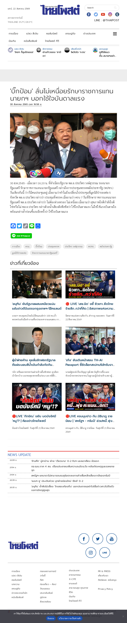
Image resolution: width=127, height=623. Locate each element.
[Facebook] (88, 14)
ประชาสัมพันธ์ (46, 593)
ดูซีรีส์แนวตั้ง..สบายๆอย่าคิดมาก (107, 54)
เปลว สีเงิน (32, 33)
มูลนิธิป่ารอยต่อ (19, 252)
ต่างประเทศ (89, 33)
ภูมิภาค (43, 597)
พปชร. (91, 246)
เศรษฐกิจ (70, 33)
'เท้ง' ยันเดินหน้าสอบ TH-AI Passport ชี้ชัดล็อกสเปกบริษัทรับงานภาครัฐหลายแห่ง (90, 365)
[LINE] (105, 553)
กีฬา (42, 580)
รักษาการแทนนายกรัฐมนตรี (44, 252)
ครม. (27, 246)
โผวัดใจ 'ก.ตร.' (78, 52)
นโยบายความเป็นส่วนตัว (70, 618)
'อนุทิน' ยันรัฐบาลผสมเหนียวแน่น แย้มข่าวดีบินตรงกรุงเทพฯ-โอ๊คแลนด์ (36, 306)
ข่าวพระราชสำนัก (19, 593)
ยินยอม (51, 618)
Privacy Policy (105, 589)
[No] (123, 616)
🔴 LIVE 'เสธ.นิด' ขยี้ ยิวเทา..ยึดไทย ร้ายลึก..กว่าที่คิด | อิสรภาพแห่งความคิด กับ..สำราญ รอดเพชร (89, 308)
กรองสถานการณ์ (48, 571)
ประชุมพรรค (53, 246)
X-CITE (72, 579)
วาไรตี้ (43, 575)
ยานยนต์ (73, 583)
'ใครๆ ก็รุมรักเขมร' (24, 52)
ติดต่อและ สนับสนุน (107, 580)
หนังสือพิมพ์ (30, 41)
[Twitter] (95, 14)
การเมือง (13, 33)
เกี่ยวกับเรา (103, 575)
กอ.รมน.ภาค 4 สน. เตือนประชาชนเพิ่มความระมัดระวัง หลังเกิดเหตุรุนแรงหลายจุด (72, 468)
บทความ (16, 584)
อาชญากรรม (75, 575)
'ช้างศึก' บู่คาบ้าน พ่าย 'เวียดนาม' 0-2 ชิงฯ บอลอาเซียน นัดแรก (65, 461)
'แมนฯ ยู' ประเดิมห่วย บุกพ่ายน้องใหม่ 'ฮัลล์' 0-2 (57, 481)
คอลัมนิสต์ (51, 33)
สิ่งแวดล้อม (45, 601)
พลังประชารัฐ (106, 246)
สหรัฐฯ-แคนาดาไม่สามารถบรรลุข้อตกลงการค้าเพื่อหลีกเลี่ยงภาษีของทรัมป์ (70, 476)
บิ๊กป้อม (38, 246)
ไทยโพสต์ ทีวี (52, 41)
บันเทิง (12, 41)
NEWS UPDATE (19, 454)
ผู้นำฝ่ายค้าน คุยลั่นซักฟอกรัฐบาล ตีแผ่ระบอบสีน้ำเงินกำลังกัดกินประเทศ (33, 365)
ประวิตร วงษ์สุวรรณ (74, 246)
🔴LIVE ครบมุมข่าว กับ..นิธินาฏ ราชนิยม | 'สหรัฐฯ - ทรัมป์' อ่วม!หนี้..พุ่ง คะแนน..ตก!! (89, 421)
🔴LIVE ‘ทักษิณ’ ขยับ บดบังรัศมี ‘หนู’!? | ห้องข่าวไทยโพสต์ (34, 418)
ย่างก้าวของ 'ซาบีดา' (52, 54)
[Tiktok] (117, 14)
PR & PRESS (104, 571)
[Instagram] (110, 14)
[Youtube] (103, 14)
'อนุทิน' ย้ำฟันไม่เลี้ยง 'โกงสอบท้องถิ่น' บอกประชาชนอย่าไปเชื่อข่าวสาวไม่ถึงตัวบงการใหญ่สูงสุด (72, 488)
